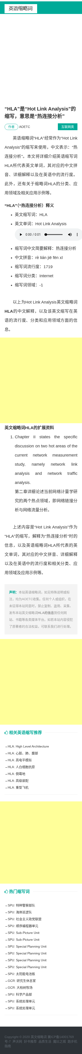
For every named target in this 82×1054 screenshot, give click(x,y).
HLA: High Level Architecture (28, 746)
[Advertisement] (41, 62)
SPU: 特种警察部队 (21, 905)
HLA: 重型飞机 (18, 787)
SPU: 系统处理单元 (21, 1001)
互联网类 (67, 127)
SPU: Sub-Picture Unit (23, 933)
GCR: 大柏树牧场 (20, 987)
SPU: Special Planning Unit (27, 946)
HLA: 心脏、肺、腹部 (23, 753)
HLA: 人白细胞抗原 (21, 767)
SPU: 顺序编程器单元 (23, 926)
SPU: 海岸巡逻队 (20, 912)
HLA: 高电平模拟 (20, 760)
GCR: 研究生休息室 (22, 981)
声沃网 (17, 1041)
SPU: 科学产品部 (20, 994)
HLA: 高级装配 (18, 780)
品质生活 (44, 1041)
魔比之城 (59, 1041)
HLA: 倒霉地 (16, 774)
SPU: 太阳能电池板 (21, 974)
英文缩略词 (39, 1037)
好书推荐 (30, 1041)
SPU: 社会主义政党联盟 (24, 919)
